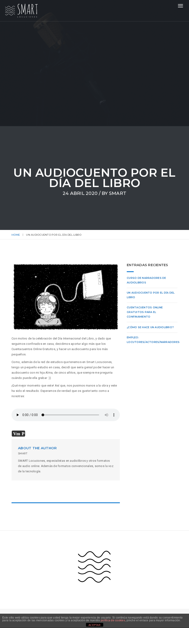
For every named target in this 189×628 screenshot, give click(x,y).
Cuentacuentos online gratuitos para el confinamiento (145, 312)
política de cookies (113, 620)
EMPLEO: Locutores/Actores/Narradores (153, 340)
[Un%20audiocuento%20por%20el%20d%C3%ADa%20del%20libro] (46, 491)
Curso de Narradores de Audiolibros (146, 280)
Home (16, 234)
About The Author (37, 448)
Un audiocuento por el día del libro (151, 295)
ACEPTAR (94, 625)
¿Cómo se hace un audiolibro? (150, 327)
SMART (117, 193)
